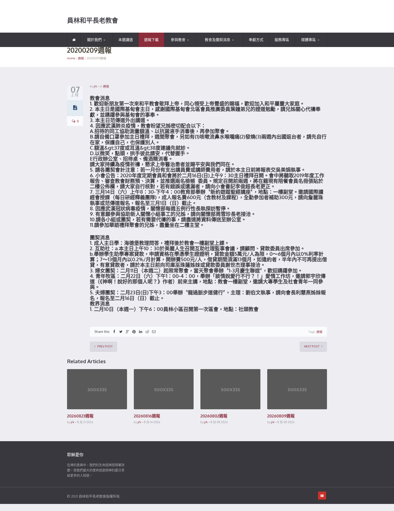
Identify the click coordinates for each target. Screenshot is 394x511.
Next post (311, 346)
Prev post (105, 346)
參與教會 (178, 39)
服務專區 (282, 39)
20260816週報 (147, 415)
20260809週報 (281, 415)
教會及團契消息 (217, 39)
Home (71, 58)
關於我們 (94, 39)
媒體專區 (308, 39)
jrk (95, 86)
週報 (81, 58)
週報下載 (151, 39)
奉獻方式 (256, 39)
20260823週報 (80, 415)
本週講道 (125, 39)
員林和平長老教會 (92, 20)
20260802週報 (213, 415)
